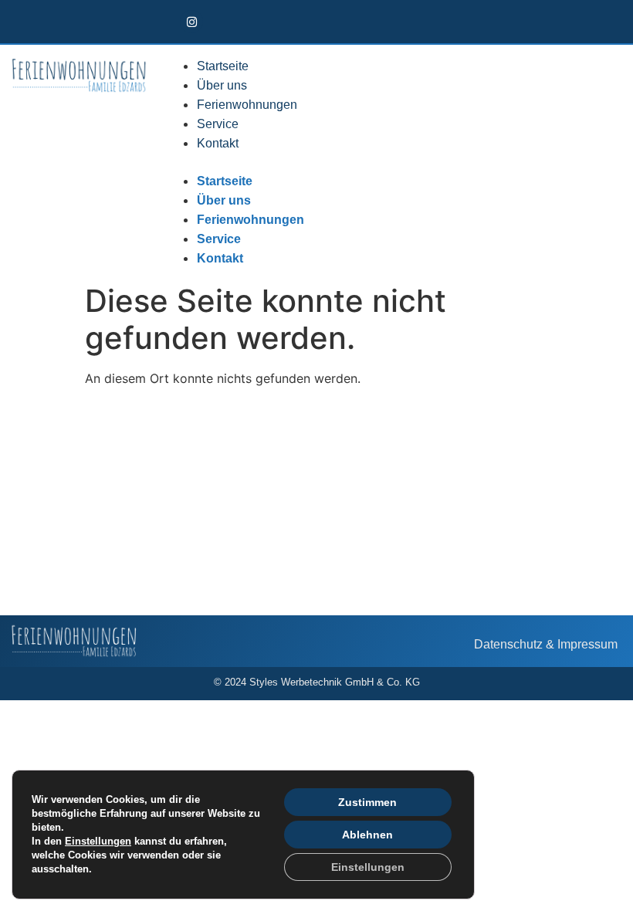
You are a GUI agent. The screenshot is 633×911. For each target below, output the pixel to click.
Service (218, 123)
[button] (364, 162)
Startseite (223, 66)
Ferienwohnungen (247, 104)
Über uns (222, 85)
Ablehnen (367, 834)
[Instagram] (191, 21)
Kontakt (218, 143)
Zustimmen (367, 802)
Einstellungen (98, 841)
